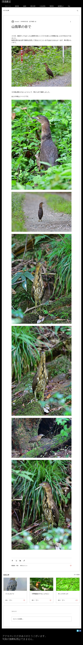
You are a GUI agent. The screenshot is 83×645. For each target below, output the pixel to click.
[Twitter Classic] (78, 631)
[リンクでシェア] (24, 560)
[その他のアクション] (70, 22)
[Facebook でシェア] (12, 560)
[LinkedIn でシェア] (20, 560)
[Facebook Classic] (80, 631)
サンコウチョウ (63, 594)
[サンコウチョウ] (68, 584)
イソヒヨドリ (9, 594)
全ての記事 (6, 10)
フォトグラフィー (20, 1)
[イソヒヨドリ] (15, 584)
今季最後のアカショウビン (40, 594)
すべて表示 (77, 574)
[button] (77, 10)
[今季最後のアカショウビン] (41, 584)
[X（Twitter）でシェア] (16, 560)
